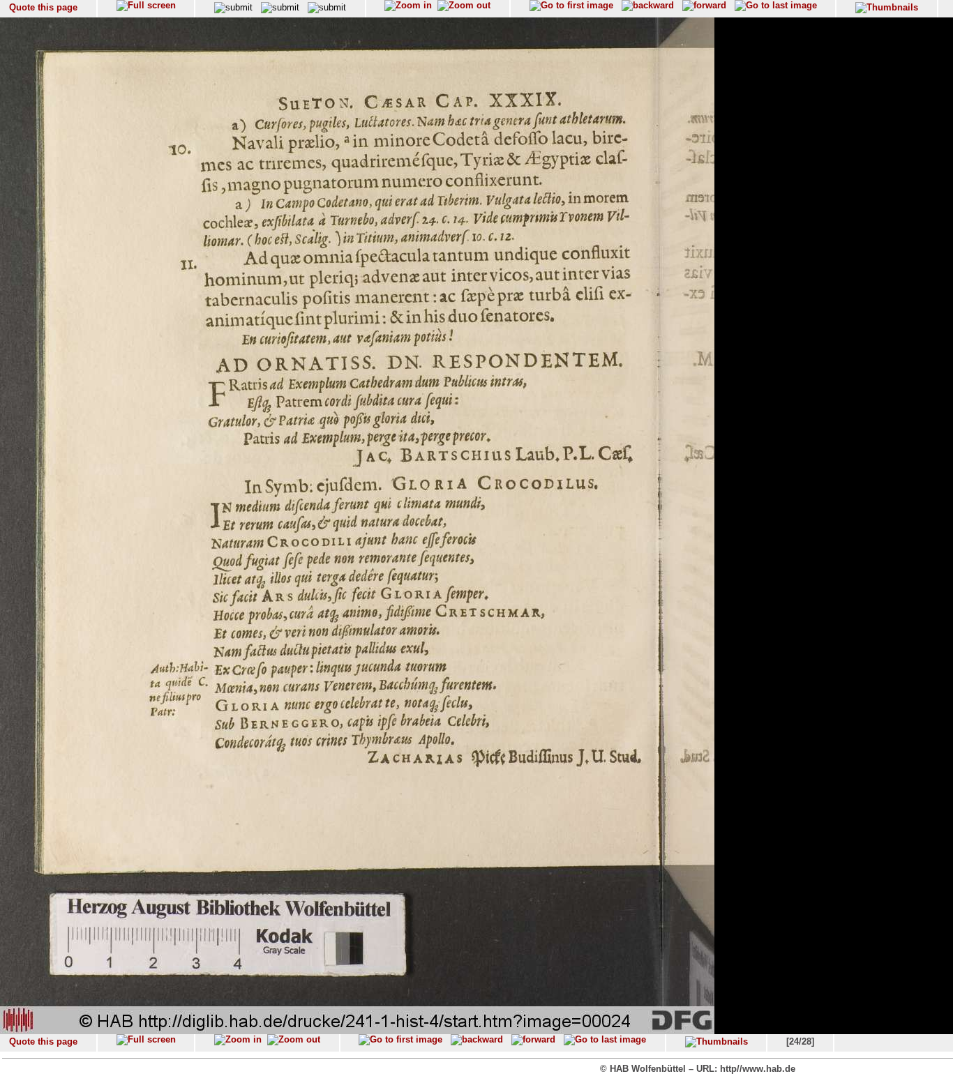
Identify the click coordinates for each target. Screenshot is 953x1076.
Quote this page (43, 7)
